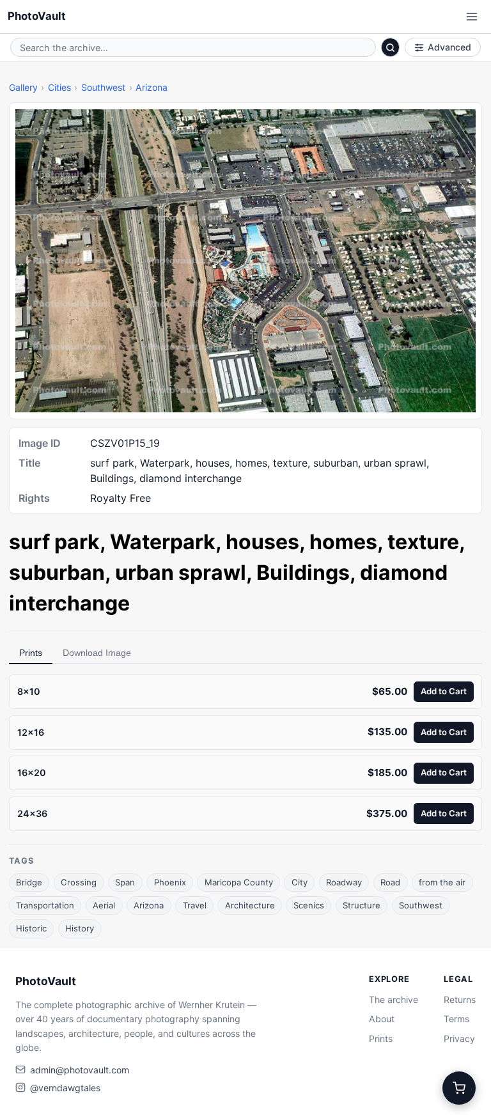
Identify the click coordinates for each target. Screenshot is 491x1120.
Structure (361, 905)
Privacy (459, 1038)
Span (125, 882)
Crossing (79, 882)
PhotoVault (37, 16)
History (79, 928)
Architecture (250, 905)
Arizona (152, 87)
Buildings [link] (303, 572)
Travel (195, 905)
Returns (460, 999)
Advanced (449, 47)
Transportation (45, 905)
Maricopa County (239, 882)
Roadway (344, 882)
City (300, 882)
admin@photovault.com (79, 1069)
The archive (393, 999)
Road (390, 882)
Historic (31, 928)
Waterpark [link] (162, 541)
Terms (456, 1018)
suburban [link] (57, 572)
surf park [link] (54, 541)
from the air (442, 882)
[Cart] (459, 1088)
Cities (59, 87)
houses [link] (262, 541)
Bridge (29, 882)
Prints (30, 653)
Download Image (97, 653)
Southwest (103, 87)
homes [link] (343, 541)
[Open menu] (471, 16)
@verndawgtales (65, 1087)
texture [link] (423, 541)
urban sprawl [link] (180, 572)
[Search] (390, 47)
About (381, 1018)
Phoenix (170, 882)
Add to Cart (444, 691)
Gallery (23, 87)
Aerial (104, 905)
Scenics (308, 905)
